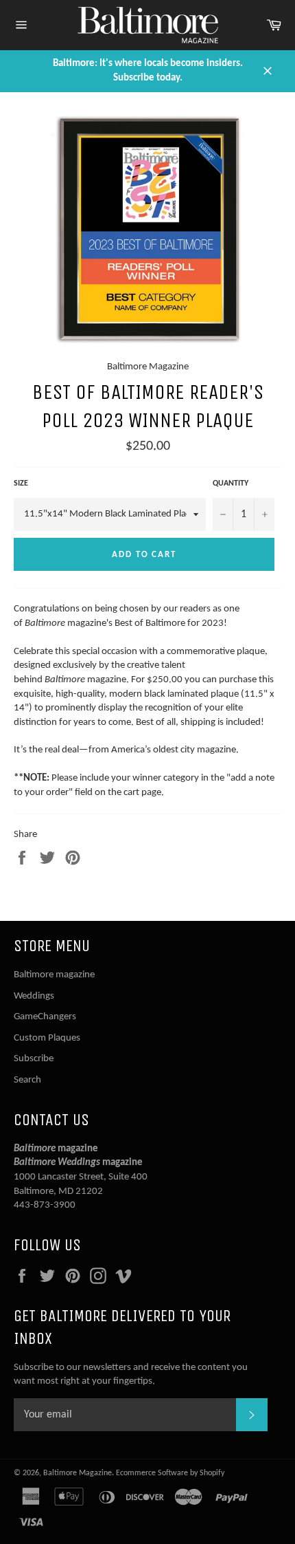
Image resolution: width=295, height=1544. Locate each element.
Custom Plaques (47, 1038)
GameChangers (45, 1017)
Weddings (34, 996)
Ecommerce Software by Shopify (170, 1473)
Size (21, 483)
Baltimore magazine (54, 975)
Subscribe (34, 1059)
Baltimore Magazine (77, 1473)
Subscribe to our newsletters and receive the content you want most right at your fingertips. (131, 1374)
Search (27, 1080)
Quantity (230, 483)
